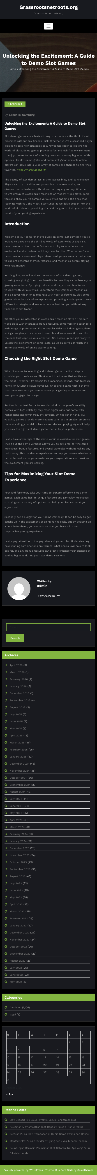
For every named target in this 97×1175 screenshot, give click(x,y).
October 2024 (18, 777)
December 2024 (19, 763)
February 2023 (19, 918)
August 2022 (17, 960)
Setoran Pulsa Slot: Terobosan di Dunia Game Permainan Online (49, 1134)
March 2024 (17, 827)
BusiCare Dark (64, 1170)
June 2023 (16, 890)
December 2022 (19, 932)
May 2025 (16, 728)
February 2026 (19, 679)
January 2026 (18, 686)
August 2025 (17, 707)
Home (12, 69)
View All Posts (47, 595)
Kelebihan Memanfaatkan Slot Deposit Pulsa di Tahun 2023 (46, 1127)
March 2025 (17, 742)
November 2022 (20, 939)
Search (15, 638)
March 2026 (17, 672)
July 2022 (16, 967)
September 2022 (20, 953)
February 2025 (19, 749)
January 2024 (18, 841)
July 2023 (16, 883)
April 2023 (16, 904)
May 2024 (16, 813)
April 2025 (16, 735)
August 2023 (17, 876)
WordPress (36, 1170)
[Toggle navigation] (48, 26)
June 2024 (16, 806)
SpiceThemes (85, 1170)
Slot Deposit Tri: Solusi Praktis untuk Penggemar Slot (43, 1119)
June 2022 (16, 974)
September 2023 (20, 869)
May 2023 (16, 897)
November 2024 (20, 770)
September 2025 (20, 700)
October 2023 (18, 862)
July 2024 (16, 798)
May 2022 (16, 981)
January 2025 (18, 756)
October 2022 (18, 946)
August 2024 (17, 791)
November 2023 (20, 855)
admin (13, 114)
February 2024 (19, 834)
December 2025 (19, 693)
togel (13, 1014)
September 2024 (20, 784)
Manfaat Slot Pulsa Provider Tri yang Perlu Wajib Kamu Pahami (49, 1141)
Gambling (28, 114)
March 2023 (17, 911)
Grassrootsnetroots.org (48, 7)
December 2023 (19, 848)
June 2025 (16, 721)
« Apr (9, 1094)
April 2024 (16, 820)
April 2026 (16, 665)
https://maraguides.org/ (31, 169)
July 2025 (16, 714)
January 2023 (18, 925)
